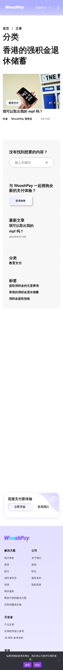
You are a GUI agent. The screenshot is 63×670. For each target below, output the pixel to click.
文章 (19, 28)
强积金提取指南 (19, 298)
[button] (19, 506)
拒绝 (37, 664)
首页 (6, 28)
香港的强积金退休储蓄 (24, 292)
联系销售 (21, 200)
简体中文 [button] (41, 8)
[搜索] (48, 162)
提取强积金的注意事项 (24, 285)
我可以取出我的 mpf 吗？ (23, 111)
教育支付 (14, 102)
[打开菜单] (58, 8)
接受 (27, 664)
